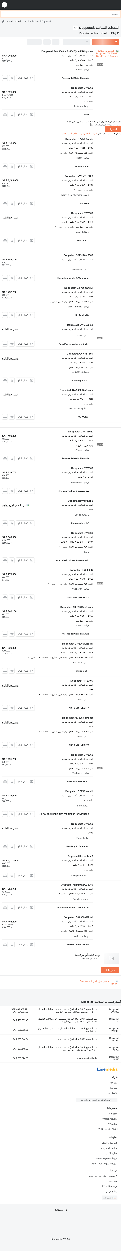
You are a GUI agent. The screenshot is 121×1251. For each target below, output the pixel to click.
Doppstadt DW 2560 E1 (80, 325)
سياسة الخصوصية (88, 133)
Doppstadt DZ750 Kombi (79, 139)
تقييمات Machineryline (106, 1158)
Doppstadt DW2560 (82, 468)
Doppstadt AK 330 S (81, 681)
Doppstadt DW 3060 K (80, 431)
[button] (4, 5)
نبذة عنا (113, 1082)
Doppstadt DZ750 (114, 1020)
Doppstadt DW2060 (82, 213)
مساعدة (113, 1088)
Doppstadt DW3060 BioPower (76, 390)
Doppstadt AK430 (114, 1058)
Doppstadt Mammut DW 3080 (76, 884)
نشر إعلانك (110, 970)
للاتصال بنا (112, 1093)
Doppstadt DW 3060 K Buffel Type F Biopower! (67, 51)
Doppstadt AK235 (114, 1048)
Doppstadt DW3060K (81, 570)
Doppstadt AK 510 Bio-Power (76, 607)
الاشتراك (113, 129)
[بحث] (4, 14)
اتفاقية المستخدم (70, 133)
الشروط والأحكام (109, 1143)
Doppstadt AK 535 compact (77, 718)
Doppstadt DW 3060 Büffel (78, 917)
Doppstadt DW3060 (82, 88)
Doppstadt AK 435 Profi (80, 353)
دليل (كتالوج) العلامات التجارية (103, 1163)
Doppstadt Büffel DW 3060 (78, 255)
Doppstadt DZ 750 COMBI (78, 288)
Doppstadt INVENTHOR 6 (78, 176)
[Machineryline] (3, 21)
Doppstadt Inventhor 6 (80, 501)
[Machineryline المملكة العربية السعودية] (100, 5)
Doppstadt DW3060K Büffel (77, 643)
